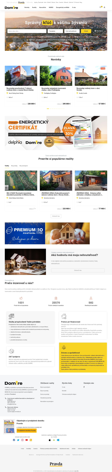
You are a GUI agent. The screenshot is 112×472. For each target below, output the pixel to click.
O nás (74, 7)
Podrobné (99, 31)
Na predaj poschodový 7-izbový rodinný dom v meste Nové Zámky (20, 89)
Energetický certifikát (62, 7)
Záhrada (66, 2)
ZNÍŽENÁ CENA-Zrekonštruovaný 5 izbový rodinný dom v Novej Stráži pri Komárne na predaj (55, 194)
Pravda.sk (93, 363)
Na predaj (14, 166)
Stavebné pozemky (45, 398)
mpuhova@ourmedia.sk (14, 411)
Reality (34, 7)
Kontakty (28, 448)
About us (31, 454)
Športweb (40, 2)
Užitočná (71, 2)
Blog (81, 2)
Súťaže (73, 448)
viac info (76, 471)
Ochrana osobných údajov (69, 394)
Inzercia (35, 448)
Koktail (49, 2)
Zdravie (53, 2)
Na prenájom (24, 166)
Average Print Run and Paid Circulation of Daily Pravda (49, 454)
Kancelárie (42, 7)
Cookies (68, 454)
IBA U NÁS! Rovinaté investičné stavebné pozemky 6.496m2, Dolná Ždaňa (20, 194)
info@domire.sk (11, 404)
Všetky (7, 166)
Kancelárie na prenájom (46, 401)
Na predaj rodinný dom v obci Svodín (88, 89)
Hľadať (86, 31)
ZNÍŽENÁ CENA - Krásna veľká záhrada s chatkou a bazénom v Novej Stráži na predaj (89, 194)
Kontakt (64, 390)
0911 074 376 (11, 402)
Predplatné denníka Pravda (27, 430)
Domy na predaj (44, 394)
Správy (36, 2)
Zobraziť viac (56, 216)
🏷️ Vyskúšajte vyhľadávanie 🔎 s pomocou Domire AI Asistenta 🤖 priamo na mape (52, 40)
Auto (45, 2)
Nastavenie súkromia (78, 454)
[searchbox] (27, 31)
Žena (57, 2)
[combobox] (26, 31)
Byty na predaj (44, 390)
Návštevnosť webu (64, 448)
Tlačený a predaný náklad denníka (48, 448)
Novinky (26, 7)
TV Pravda (76, 2)
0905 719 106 (11, 410)
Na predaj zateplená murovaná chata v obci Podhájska (54, 89)
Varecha (61, 2)
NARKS (51, 7)
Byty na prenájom (45, 387)
